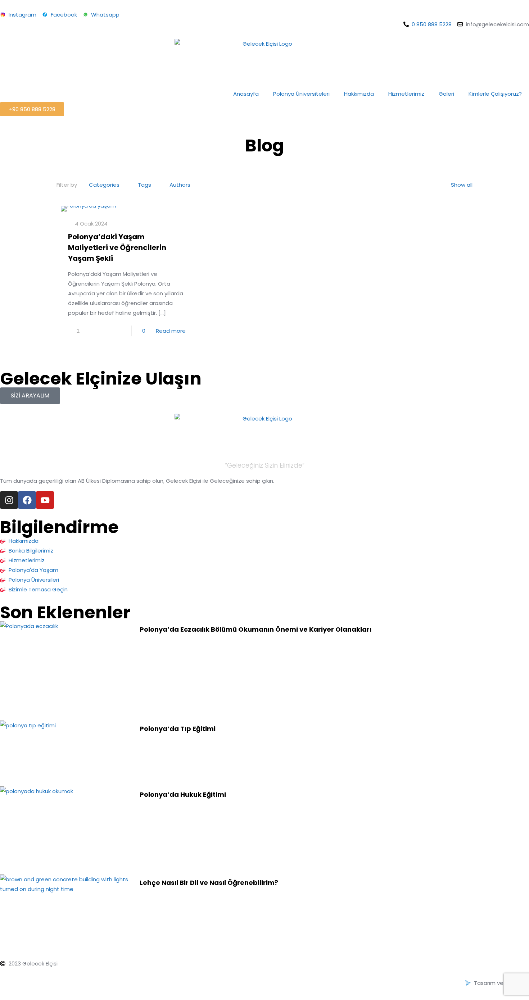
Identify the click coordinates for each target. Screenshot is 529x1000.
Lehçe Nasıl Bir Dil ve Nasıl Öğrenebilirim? (209, 882)
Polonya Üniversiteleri (301, 93)
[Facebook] (27, 500)
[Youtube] (45, 500)
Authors (179, 184)
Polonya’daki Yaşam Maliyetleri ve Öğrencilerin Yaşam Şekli (117, 247)
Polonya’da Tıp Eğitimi (178, 728)
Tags (144, 184)
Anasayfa (246, 93)
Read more (171, 331)
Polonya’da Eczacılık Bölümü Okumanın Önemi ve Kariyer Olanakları (255, 629)
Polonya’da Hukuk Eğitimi (183, 794)
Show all (462, 184)
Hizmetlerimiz (406, 93)
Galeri (446, 93)
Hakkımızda (359, 93)
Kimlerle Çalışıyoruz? (495, 93)
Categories (104, 184)
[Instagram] (9, 500)
